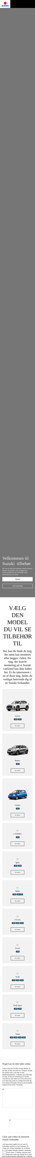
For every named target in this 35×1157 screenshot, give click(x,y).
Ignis (17, 862)
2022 (22, 923)
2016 (16, 865)
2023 (20, 719)
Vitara (17, 1034)
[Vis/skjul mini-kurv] (22, 4)
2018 (14, 894)
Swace (17, 948)
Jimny (17, 891)
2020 (16, 719)
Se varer (17, 726)
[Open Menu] (30, 4)
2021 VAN (19, 894)
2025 (18, 837)
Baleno (17, 761)
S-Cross (17, 920)
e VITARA (17, 834)
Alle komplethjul (17, 586)
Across (17, 716)
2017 (14, 980)
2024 (22, 980)
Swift (18, 977)
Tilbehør (17, 579)
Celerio (17, 805)
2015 (18, 764)
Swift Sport (17, 1005)
